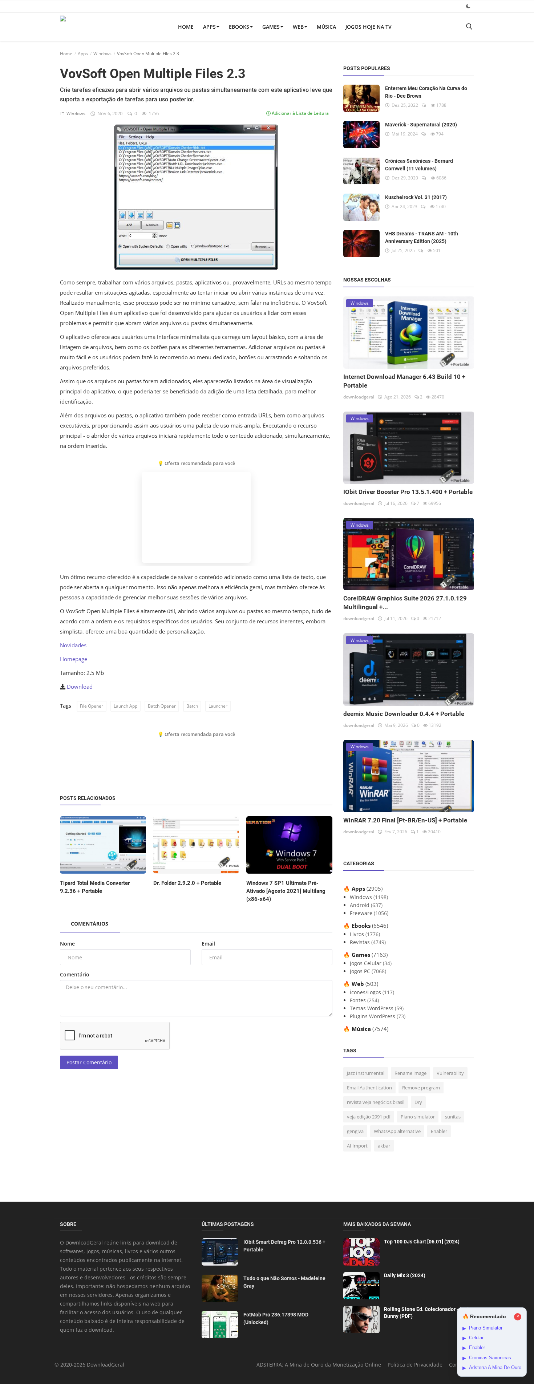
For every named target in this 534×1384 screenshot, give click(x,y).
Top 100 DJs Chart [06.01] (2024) (422, 1242)
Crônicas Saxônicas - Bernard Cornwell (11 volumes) (419, 164)
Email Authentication (369, 1087)
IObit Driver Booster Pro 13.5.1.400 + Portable (408, 491)
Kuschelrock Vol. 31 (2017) (416, 197)
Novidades (73, 645)
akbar (384, 1145)
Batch (192, 706)
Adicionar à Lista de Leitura (300, 113)
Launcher (218, 706)
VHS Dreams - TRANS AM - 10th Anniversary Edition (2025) (421, 237)
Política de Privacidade (415, 1364)
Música (326, 26)
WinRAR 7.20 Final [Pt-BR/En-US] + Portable (405, 820)
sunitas (453, 1116)
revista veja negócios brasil (375, 1102)
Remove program (421, 1087)
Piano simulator (418, 1116)
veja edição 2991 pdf (369, 1116)
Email (208, 943)
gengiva (355, 1131)
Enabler (439, 1131)
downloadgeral (358, 397)
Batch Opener (162, 706)
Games (271, 26)
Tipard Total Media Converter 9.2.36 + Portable (95, 887)
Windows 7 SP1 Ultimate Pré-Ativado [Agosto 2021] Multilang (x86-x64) (285, 891)
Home (186, 26)
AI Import (357, 1145)
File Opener (91, 706)
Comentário (74, 974)
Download (80, 686)
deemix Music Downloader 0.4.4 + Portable (403, 713)
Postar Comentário (89, 1062)
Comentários (89, 923)
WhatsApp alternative (397, 1131)
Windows (102, 53)
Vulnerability (450, 1073)
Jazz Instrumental (365, 1073)
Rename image (410, 1073)
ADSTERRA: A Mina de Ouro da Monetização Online (318, 1364)
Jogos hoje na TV (368, 26)
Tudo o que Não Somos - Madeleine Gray (284, 1282)
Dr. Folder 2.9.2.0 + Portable (187, 883)
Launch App (125, 706)
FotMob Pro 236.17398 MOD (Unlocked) (275, 1318)
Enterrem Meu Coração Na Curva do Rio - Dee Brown (426, 92)
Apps (209, 26)
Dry (418, 1102)
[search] (469, 27)
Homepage (73, 659)
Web (298, 26)
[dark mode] (468, 6)
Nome (67, 943)
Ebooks (239, 26)
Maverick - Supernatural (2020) (421, 125)
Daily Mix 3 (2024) (404, 1275)
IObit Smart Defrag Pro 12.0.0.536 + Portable (284, 1246)
